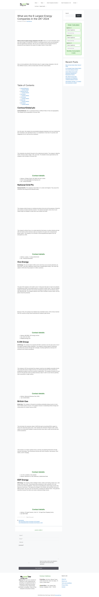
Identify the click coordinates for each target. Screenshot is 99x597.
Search (67, 13)
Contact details (25, 89)
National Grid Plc (24, 91)
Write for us (64, 581)
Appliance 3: (69, 43)
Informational (21, 520)
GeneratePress (58, 595)
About (36, 2)
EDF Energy (23, 102)
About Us (64, 579)
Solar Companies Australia (52, 2)
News (42, 2)
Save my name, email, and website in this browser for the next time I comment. (48, 563)
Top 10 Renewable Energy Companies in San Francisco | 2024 (31, 522)
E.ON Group (23, 97)
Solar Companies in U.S (66, 2)
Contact (74, 2)
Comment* (21, 545)
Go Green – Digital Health (40, 6)
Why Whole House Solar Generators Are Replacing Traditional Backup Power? (72, 78)
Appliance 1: (69, 27)
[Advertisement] (39, 32)
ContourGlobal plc (24, 88)
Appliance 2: (69, 35)
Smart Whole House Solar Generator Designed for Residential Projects (71, 73)
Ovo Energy (23, 94)
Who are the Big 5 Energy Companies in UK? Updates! (29, 521)
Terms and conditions (67, 583)
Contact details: (25, 92)
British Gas (22, 100)
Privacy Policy (65, 585)
